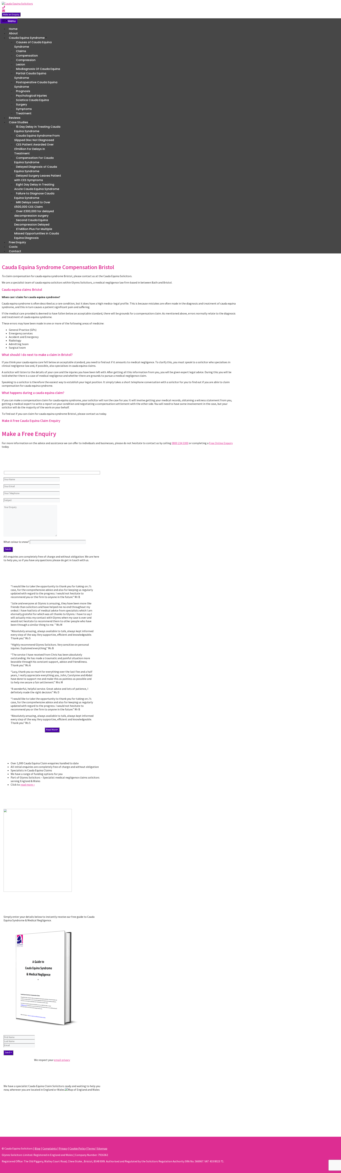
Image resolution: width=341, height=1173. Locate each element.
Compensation (27, 56)
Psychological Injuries (31, 96)
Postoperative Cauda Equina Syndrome (35, 84)
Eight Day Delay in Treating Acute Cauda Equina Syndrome (36, 186)
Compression (26, 60)
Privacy (63, 1148)
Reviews (14, 118)
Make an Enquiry (11, 14)
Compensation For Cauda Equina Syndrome (34, 160)
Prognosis (23, 91)
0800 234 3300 (180, 443)
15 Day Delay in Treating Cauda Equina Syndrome (37, 129)
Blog (37, 1148)
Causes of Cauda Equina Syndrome (33, 44)
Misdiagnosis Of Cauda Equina (38, 69)
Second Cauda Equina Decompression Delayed (31, 222)
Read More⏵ (52, 729)
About (13, 33)
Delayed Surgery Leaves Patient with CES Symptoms (37, 178)
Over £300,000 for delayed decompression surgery (34, 213)
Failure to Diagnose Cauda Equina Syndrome (34, 195)
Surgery (21, 104)
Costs (13, 247)
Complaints (49, 1148)
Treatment (23, 113)
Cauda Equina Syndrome (27, 38)
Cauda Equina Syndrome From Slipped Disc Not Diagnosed (37, 138)
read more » (27, 784)
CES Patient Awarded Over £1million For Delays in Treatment (34, 148)
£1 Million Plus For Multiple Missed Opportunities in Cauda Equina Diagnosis (36, 233)
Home (13, 29)
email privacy (62, 1060)
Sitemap (102, 1148)
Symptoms (24, 109)
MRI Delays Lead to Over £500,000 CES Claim (32, 204)
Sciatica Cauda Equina (32, 100)
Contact (15, 251)
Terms (91, 1148)
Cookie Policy (77, 1148)
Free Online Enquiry (221, 443)
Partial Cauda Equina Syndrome (30, 75)
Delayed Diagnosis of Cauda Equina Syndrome (35, 169)
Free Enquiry (17, 242)
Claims (21, 51)
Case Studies (18, 122)
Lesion (20, 64)
